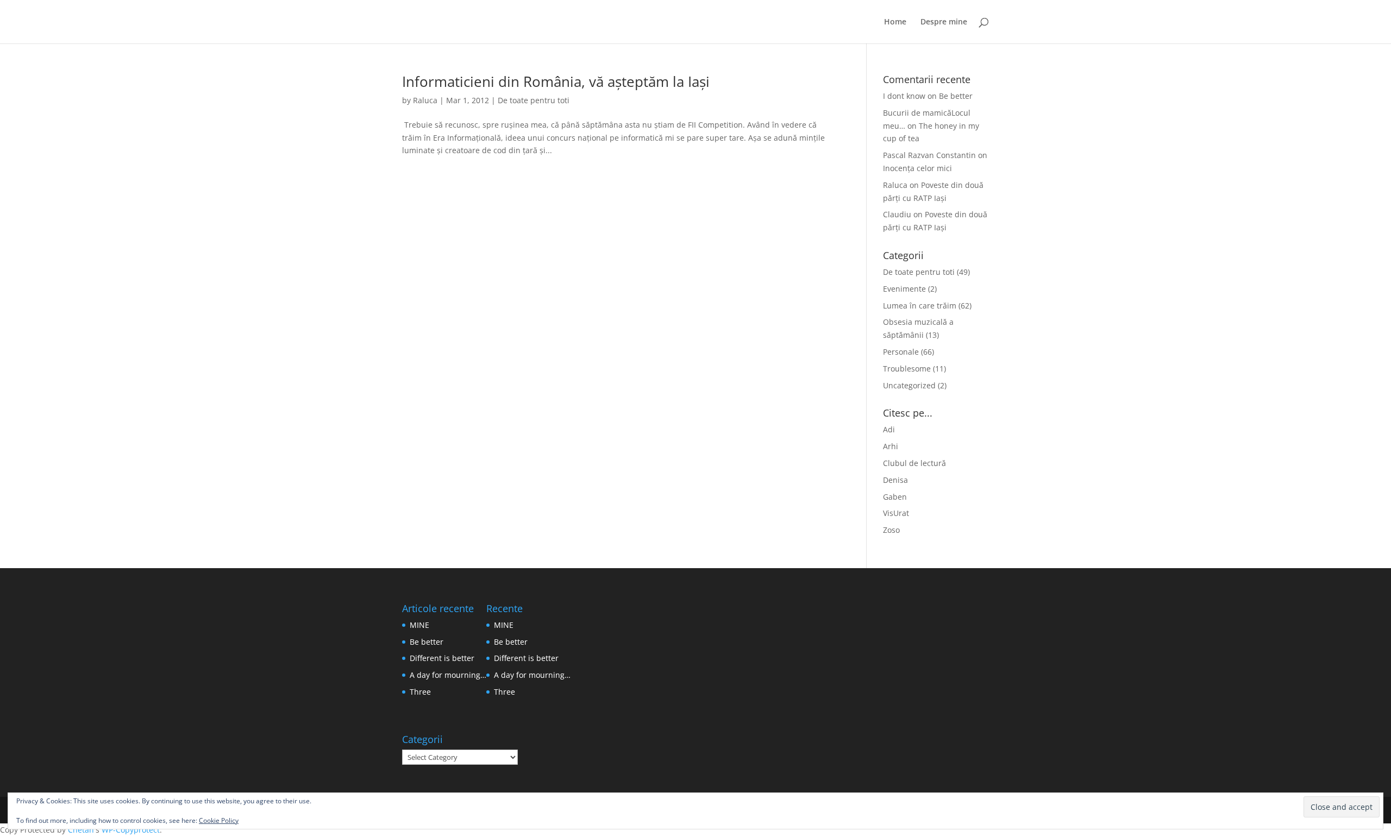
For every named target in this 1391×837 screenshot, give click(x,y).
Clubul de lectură (914, 463)
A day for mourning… (448, 675)
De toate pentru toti (533, 100)
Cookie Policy (219, 820)
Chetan (81, 830)
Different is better (442, 658)
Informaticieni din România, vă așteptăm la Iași (556, 81)
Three (420, 692)
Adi (889, 429)
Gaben (895, 497)
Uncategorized (909, 385)
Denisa (895, 480)
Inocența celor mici (917, 168)
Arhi (890, 446)
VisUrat (896, 513)
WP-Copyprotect (131, 830)
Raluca (425, 100)
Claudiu (897, 214)
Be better (956, 96)
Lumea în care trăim (919, 305)
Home (895, 22)
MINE (419, 625)
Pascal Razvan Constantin (929, 155)
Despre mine (943, 22)
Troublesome (907, 368)
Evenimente (904, 289)
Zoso (891, 530)
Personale (901, 352)
